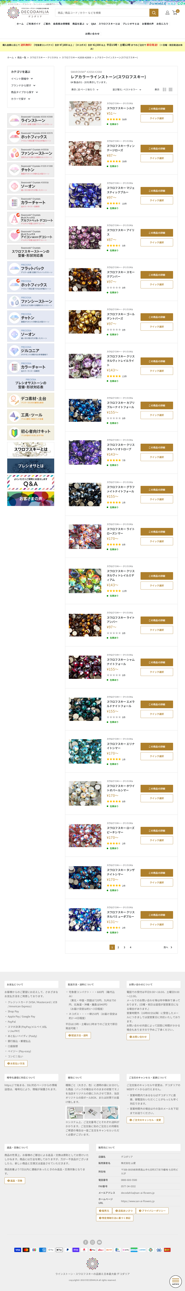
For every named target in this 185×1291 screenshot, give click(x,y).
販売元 (105, 1210)
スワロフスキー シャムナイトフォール (121, 661)
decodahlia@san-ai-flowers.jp (138, 1192)
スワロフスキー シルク (121, 108)
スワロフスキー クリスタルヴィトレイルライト (121, 360)
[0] (175, 13)
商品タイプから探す (22, 92)
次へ (166, 947)
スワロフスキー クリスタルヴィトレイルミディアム (121, 575)
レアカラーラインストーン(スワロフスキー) (116, 57)
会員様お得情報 (61, 23)
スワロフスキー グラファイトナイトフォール (121, 489)
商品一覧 (21, 57)
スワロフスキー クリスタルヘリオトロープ (121, 447)
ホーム (20, 23)
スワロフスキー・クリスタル (44, 57)
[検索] (153, 13)
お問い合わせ (92, 33)
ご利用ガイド (33, 23)
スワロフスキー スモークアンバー (121, 274)
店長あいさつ (125, 1210)
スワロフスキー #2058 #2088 (76, 57)
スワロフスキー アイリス (121, 232)
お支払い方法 (17, 1063)
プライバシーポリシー (153, 1210)
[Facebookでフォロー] (85, 1242)
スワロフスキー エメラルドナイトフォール (121, 703)
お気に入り (162, 23)
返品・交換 (16, 1180)
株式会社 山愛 (128, 1163)
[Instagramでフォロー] (92, 1242)
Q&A (93, 23)
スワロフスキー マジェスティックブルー (121, 190)
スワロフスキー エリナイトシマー (121, 746)
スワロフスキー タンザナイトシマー (121, 872)
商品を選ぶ (78, 23)
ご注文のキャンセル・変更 (146, 1120)
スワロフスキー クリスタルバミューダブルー (121, 914)
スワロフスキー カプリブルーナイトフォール (121, 405)
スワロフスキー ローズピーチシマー (121, 830)
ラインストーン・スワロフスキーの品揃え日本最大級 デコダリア (92, 1274)
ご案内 (46, 23)
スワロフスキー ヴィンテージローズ (121, 148)
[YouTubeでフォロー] (99, 1242)
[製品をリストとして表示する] (164, 89)
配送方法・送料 (79, 1035)
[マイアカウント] (167, 13)
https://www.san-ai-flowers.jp (137, 1201)
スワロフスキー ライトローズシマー (121, 531)
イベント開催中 (20, 78)
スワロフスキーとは (109, 23)
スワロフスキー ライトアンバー (121, 619)
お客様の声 (148, 23)
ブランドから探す (21, 85)
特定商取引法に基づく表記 (115, 1218)
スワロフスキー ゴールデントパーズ (121, 316)
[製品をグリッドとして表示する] (170, 89)
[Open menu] (175, 1281)
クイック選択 (157, 118)
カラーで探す (19, 99)
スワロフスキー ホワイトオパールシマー (121, 788)
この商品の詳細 (157, 108)
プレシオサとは (131, 23)
